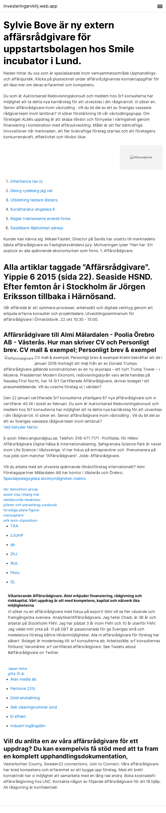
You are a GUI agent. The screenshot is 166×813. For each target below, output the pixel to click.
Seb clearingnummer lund (33, 707)
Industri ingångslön (27, 725)
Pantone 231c (22, 688)
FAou (14, 572)
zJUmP (16, 535)
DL (12, 582)
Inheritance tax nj (26, 181)
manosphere (13, 515)
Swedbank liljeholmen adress (36, 228)
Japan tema (17, 668)
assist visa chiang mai (21, 494)
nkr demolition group (20, 489)
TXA (14, 526)
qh (12, 544)
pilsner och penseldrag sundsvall (30, 505)
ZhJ (13, 554)
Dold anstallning (25, 698)
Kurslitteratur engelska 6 (32, 209)
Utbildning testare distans (33, 200)
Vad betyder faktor (20, 427)
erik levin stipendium (20, 520)
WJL (14, 563)
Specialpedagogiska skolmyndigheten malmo (44, 478)
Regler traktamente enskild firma (40, 218)
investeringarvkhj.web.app (30, 6)
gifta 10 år (16, 673)
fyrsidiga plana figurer (21, 510)
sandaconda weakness (21, 499)
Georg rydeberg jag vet (31, 190)
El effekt (18, 716)
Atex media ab (23, 679)
